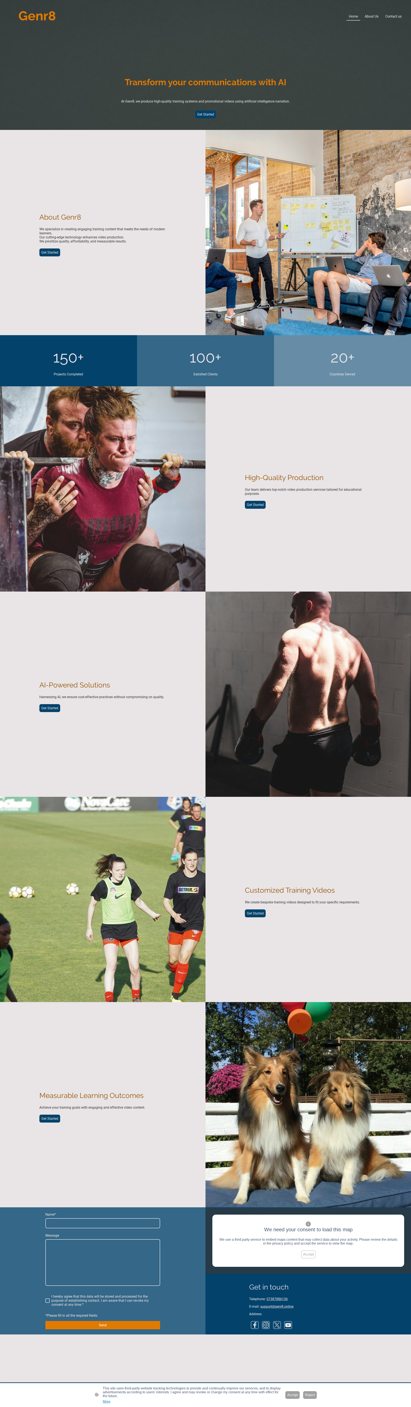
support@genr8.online (276, 1306)
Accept (308, 1254)
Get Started (205, 114)
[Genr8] (37, 27)
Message (52, 1235)
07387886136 (277, 1299)
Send (103, 1325)
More (106, 1401)
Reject (310, 1395)
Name (50, 1214)
